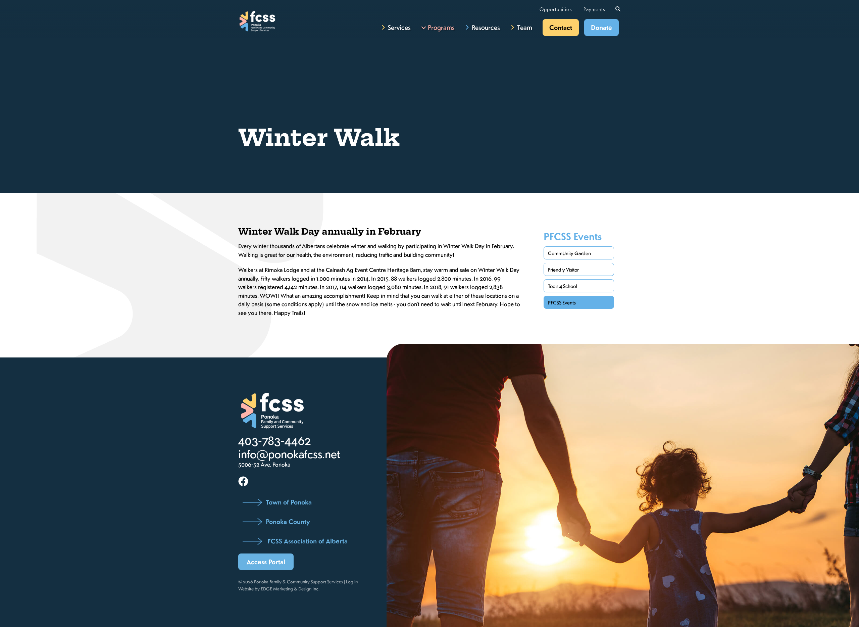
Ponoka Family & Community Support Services (298, 581)
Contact (560, 27)
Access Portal (266, 561)
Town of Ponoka (289, 502)
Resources (486, 27)
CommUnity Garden (569, 253)
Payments (594, 9)
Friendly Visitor (563, 269)
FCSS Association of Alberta (307, 540)
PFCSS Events (573, 236)
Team (524, 27)
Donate (601, 27)
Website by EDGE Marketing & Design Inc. (278, 588)
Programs (441, 27)
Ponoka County (288, 521)
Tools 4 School (562, 286)
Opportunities (556, 9)
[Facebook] (243, 481)
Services (399, 27)
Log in (352, 581)
